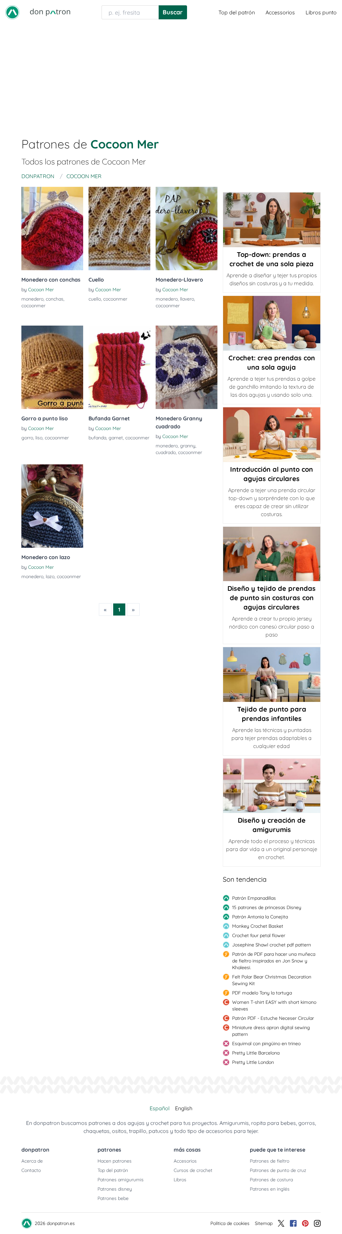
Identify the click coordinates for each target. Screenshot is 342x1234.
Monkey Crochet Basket (257, 926)
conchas (54, 299)
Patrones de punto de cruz (278, 1170)
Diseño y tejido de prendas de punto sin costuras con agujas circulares (271, 597)
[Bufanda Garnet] (119, 367)
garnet (116, 438)
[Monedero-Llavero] (186, 228)
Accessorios (280, 12)
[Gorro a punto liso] (52, 367)
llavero (187, 299)
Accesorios (185, 1161)
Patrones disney (115, 1189)
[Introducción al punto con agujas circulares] (271, 434)
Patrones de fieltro (269, 1161)
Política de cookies (229, 1223)
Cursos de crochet (193, 1170)
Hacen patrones (115, 1161)
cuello (95, 299)
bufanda (97, 438)
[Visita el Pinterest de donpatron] (305, 1223)
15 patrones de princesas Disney (266, 907)
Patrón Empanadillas (254, 898)
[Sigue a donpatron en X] (281, 1223)
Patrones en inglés (270, 1189)
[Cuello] (119, 228)
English (183, 1108)
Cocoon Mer (41, 290)
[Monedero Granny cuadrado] (186, 367)
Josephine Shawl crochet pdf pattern (271, 945)
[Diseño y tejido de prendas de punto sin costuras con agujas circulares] (271, 554)
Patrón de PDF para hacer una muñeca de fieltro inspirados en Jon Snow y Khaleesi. (273, 960)
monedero (32, 299)
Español (160, 1108)
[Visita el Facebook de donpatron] (293, 1223)
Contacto (31, 1170)
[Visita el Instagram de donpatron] (317, 1223)
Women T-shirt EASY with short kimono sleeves (274, 1005)
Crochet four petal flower (258, 935)
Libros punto (321, 12)
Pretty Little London (253, 1062)
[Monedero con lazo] (52, 506)
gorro (27, 438)
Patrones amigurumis (121, 1180)
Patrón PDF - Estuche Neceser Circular (273, 1018)
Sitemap (264, 1223)
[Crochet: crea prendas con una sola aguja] (271, 323)
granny (187, 446)
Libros (180, 1180)
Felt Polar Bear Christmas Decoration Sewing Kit (271, 980)
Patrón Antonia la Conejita (260, 917)
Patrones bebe (113, 1198)
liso (38, 438)
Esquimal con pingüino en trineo (266, 1044)
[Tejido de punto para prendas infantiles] (271, 674)
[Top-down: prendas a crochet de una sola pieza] (271, 219)
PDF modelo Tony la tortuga (262, 993)
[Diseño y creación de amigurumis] (271, 786)
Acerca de (32, 1161)
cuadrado (166, 452)
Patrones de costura (271, 1180)
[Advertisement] (171, 74)
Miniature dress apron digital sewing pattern (271, 1030)
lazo (50, 576)
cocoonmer (33, 306)
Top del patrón (236, 12)
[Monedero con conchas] (52, 228)
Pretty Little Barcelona (256, 1053)
